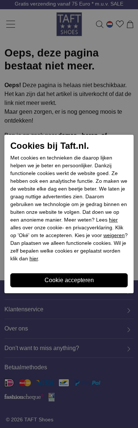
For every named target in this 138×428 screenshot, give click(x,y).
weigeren (114, 235)
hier (113, 220)
